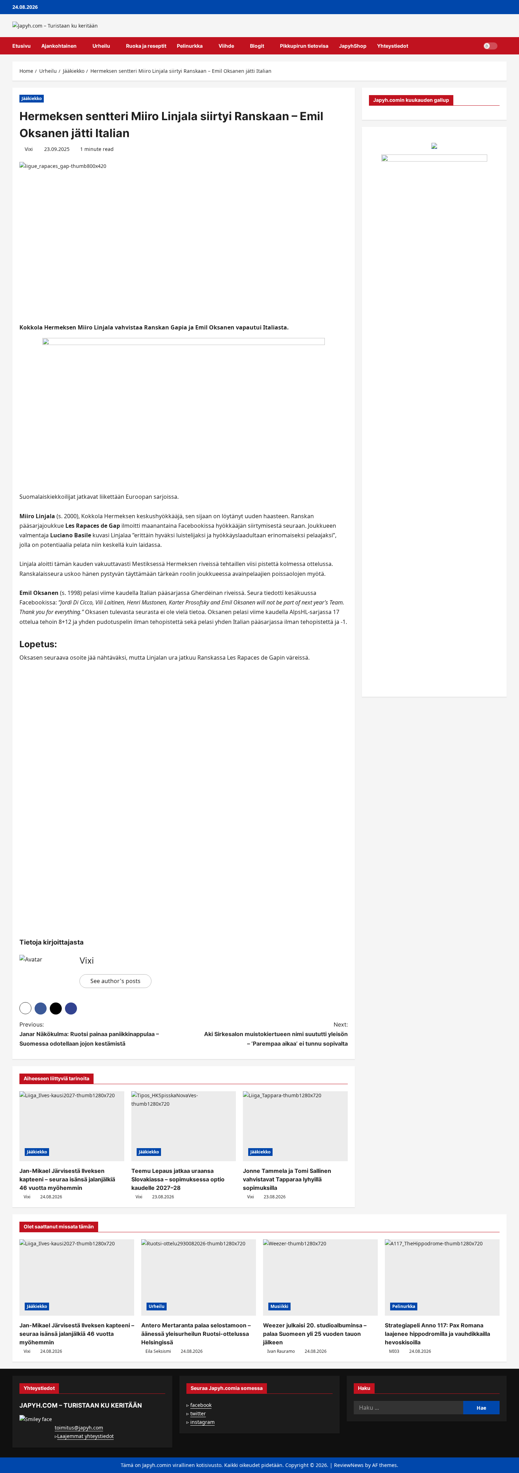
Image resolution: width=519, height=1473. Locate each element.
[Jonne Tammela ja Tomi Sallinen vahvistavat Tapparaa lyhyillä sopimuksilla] (295, 1126)
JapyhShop (352, 46)
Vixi (29, 149)
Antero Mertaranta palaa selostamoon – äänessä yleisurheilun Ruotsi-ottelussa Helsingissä (196, 1334)
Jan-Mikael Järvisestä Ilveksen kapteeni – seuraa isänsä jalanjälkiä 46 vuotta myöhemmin (67, 1179)
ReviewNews (349, 1465)
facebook (200, 1405)
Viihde (226, 46)
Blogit (257, 46)
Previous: (89, 1034)
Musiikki (279, 1306)
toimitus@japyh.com (79, 1427)
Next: (276, 1034)
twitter (198, 1413)
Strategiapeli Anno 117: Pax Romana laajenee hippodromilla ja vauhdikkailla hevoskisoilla (437, 1334)
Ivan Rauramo (281, 1351)
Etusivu (21, 46)
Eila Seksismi (158, 1351)
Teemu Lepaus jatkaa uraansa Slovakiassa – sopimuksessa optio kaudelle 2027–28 (178, 1179)
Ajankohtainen (59, 46)
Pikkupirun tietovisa (304, 46)
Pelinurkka (190, 46)
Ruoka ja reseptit (146, 46)
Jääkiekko (32, 98)
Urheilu (101, 46)
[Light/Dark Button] (490, 45)
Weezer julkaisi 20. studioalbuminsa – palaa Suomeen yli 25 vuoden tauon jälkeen (314, 1334)
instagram (202, 1422)
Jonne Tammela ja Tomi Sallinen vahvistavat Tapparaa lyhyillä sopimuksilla (287, 1179)
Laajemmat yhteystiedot (85, 1436)
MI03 (394, 1351)
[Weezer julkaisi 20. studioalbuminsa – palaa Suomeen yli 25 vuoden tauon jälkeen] (320, 1277)
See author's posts (115, 981)
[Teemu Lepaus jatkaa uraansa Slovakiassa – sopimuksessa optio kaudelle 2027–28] (183, 1126)
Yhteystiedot (392, 46)
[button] (505, 46)
